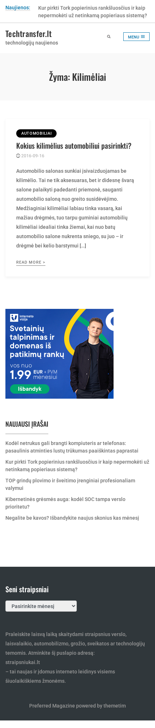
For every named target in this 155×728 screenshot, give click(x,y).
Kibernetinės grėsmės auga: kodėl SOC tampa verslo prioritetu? (65, 503)
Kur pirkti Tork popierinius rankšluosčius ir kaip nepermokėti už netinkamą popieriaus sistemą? (77, 465)
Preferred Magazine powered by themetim (77, 706)
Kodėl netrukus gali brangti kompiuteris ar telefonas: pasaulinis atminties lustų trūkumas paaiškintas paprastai (71, 447)
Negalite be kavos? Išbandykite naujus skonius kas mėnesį (72, 518)
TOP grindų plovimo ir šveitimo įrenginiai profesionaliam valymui (70, 484)
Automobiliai (36, 133)
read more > (30, 262)
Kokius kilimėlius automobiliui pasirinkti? (74, 145)
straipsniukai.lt (22, 662)
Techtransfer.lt (28, 33)
